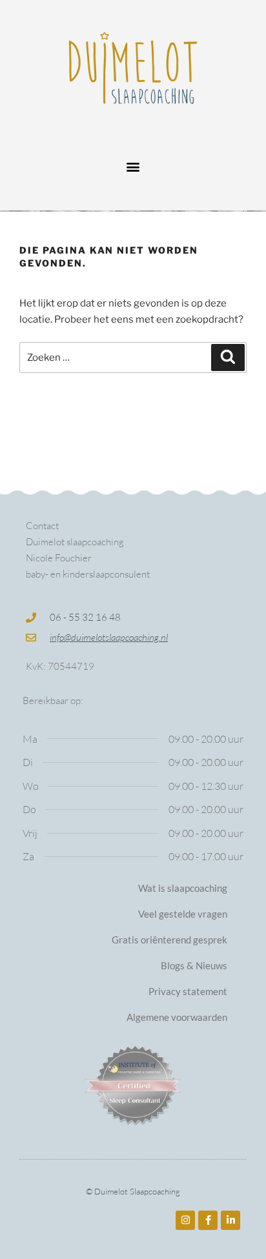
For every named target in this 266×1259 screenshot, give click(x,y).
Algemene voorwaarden (177, 1017)
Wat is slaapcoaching (182, 888)
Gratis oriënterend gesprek (169, 939)
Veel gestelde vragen (182, 914)
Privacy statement (187, 991)
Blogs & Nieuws (194, 965)
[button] (133, 166)
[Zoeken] (228, 357)
